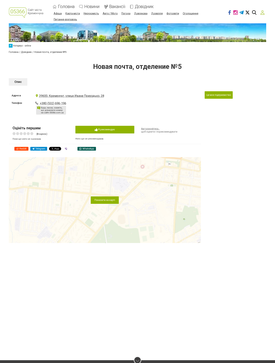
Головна (66, 6)
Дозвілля (157, 13)
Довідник (144, 6)
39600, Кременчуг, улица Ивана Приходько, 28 (71, 96)
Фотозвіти (172, 13)
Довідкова (140, 13)
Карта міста (72, 13)
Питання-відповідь (65, 19)
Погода (125, 13)
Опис (18, 82)
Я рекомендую (106, 129)
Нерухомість (91, 13)
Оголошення (190, 13)
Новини (92, 6)
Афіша (58, 13)
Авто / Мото (110, 13)
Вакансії (117, 6)
